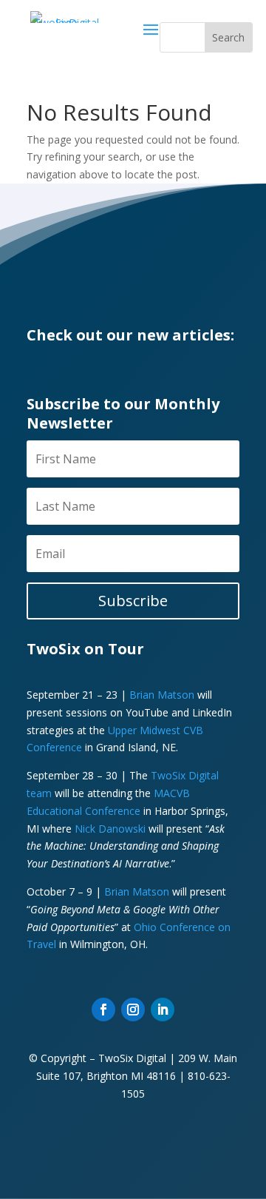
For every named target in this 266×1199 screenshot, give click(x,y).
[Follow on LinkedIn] (162, 1009)
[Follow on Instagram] (133, 1009)
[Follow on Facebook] (103, 1009)
